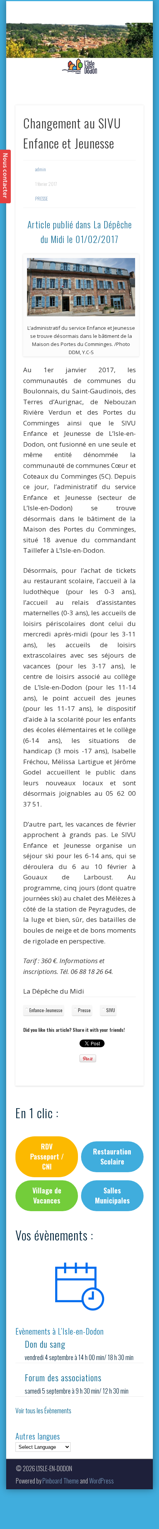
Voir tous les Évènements (43, 1410)
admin (40, 169)
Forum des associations (63, 1377)
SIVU (110, 1010)
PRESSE (41, 198)
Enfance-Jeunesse (46, 1010)
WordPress (101, 1480)
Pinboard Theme (60, 1480)
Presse (84, 1010)
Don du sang (45, 1344)
